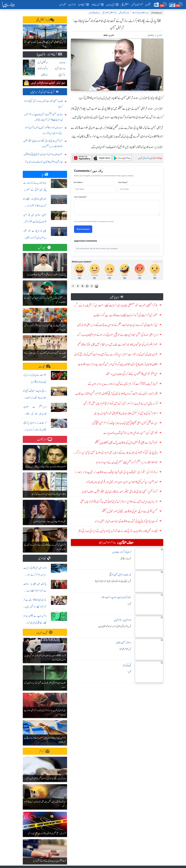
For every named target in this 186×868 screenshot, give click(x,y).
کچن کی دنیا (127, 665)
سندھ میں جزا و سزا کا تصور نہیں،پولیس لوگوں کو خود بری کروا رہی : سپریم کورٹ (44, 130)
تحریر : (129, 603)
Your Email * (123, 182)
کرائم (41, 751)
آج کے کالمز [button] (95, 4)
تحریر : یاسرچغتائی (125, 558)
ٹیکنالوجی (42, 558)
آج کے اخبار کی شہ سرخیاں (42, 92)
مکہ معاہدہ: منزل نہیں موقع (120, 574)
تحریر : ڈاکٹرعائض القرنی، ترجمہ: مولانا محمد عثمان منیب (114, 626)
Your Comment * (80, 197)
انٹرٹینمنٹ (42, 440)
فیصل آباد (41, 62)
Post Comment (83, 229)
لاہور (61, 62)
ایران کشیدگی (124, 12)
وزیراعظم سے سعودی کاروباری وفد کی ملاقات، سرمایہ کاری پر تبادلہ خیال (34, 413)
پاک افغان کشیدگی (109, 12)
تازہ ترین (72, 4)
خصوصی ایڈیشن (137, 4)
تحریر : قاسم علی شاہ (125, 649)
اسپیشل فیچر (125, 4)
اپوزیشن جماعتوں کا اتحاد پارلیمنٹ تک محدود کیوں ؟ (44, 161)
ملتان (43, 74)
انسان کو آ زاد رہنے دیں (121, 552)
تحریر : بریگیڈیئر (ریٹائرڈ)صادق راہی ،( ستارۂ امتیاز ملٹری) (113, 581)
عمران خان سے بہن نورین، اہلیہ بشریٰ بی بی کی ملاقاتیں (43, 154)
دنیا (43, 175)
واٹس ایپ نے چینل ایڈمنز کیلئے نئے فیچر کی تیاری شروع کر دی (34, 622)
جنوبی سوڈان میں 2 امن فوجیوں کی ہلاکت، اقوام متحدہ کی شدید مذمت (34, 221)
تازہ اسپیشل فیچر (43, 20)
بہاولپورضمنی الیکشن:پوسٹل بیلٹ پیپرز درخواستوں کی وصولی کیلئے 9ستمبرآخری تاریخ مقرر (43, 117)
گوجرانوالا (42, 68)
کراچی (61, 74)
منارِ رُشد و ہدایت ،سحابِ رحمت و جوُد (116, 597)
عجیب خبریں (42, 632)
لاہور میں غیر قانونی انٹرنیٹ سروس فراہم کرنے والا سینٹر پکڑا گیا (34, 574)
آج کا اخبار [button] (82, 4)
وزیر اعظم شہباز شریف (140, 12)
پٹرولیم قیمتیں (94, 12)
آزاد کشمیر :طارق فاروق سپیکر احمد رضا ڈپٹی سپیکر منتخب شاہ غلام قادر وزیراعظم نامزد (43, 143)
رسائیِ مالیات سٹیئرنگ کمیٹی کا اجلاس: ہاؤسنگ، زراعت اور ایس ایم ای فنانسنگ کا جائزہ (34, 397)
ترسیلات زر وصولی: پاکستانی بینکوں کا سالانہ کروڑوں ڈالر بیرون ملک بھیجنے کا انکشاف (34, 429)
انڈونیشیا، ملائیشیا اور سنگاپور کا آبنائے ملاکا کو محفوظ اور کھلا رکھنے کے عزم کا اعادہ (34, 205)
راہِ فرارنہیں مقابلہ (123, 642)
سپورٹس (42, 248)
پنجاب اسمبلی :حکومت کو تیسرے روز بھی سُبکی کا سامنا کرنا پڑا (43, 103)
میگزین (148, 4)
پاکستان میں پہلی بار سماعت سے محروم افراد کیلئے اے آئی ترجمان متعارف (34, 590)
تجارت (41, 366)
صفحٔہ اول (63, 4)
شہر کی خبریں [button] (110, 4)
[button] (25, 37)
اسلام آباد (59, 68)
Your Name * (78, 182)
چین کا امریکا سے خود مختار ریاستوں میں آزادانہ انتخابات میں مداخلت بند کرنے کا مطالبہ (34, 237)
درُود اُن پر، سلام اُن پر (122, 620)
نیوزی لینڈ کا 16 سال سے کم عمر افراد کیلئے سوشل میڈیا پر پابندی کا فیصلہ (34, 606)
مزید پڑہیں (114, 297)
